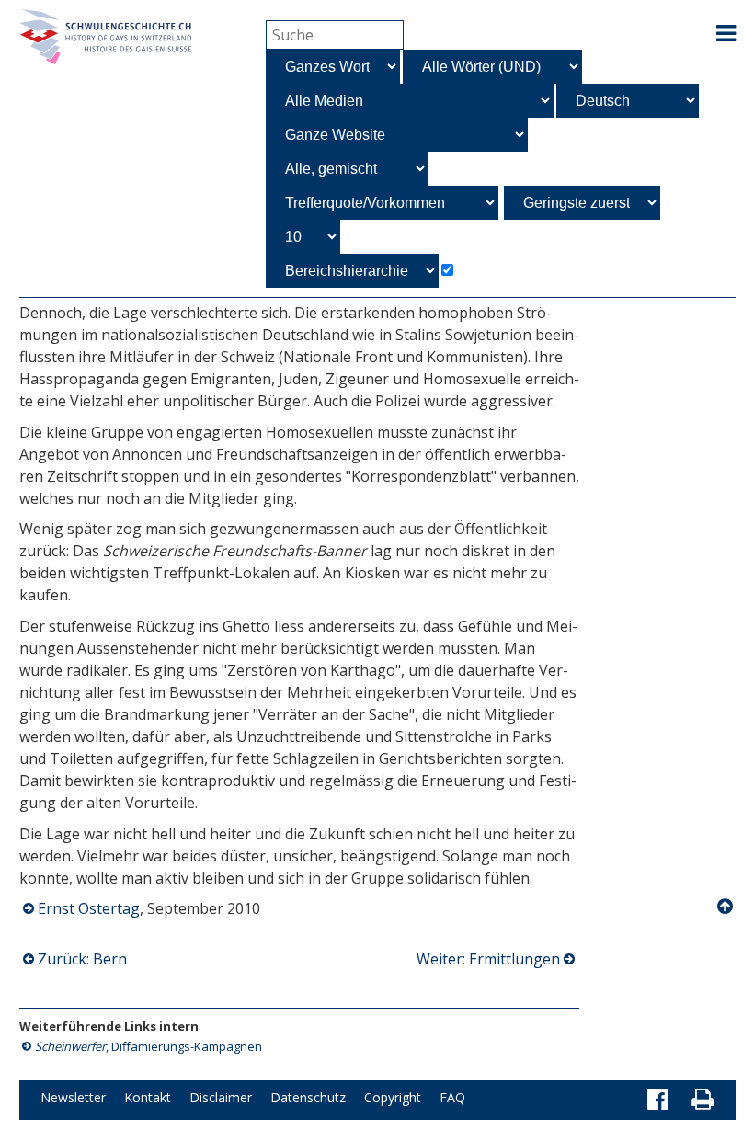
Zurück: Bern (82, 959)
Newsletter (73, 1097)
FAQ (452, 1097)
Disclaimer (220, 1097)
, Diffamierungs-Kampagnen (148, 1046)
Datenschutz (308, 1097)
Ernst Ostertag (89, 908)
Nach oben (726, 906)
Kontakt (147, 1097)
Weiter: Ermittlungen (488, 959)
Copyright (392, 1097)
